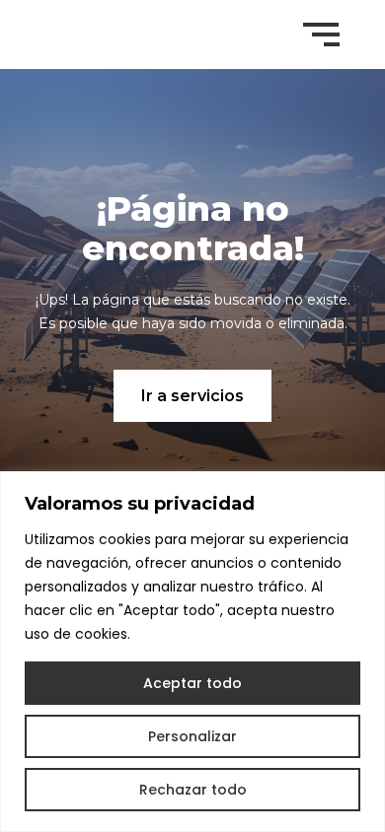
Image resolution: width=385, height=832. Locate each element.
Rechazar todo (193, 789)
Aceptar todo (192, 683)
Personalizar (192, 736)
